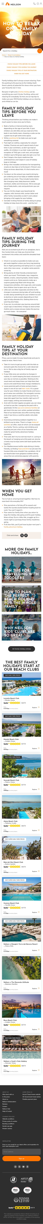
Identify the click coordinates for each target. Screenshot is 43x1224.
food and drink (23, 449)
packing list (14, 138)
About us (5, 1099)
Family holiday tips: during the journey (21, 67)
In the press (6, 1097)
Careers (4, 1106)
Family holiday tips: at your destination (21, 70)
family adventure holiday (13, 527)
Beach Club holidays (14, 55)
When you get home (21, 74)
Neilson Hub (6, 1109)
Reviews (5, 1104)
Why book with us (8, 1094)
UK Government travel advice (31, 1097)
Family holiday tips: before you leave (21, 64)
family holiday (24, 92)
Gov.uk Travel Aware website (31, 1094)
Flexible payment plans (29, 1099)
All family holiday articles (21, 649)
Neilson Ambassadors (9, 1102)
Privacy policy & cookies (9, 1121)
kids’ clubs (26, 388)
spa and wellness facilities (27, 408)
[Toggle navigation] (3, 4)
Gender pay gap (7, 1126)
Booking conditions (8, 1124)
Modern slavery (7, 1128)
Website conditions (8, 1119)
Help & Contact (7, 1111)
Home (4, 55)
